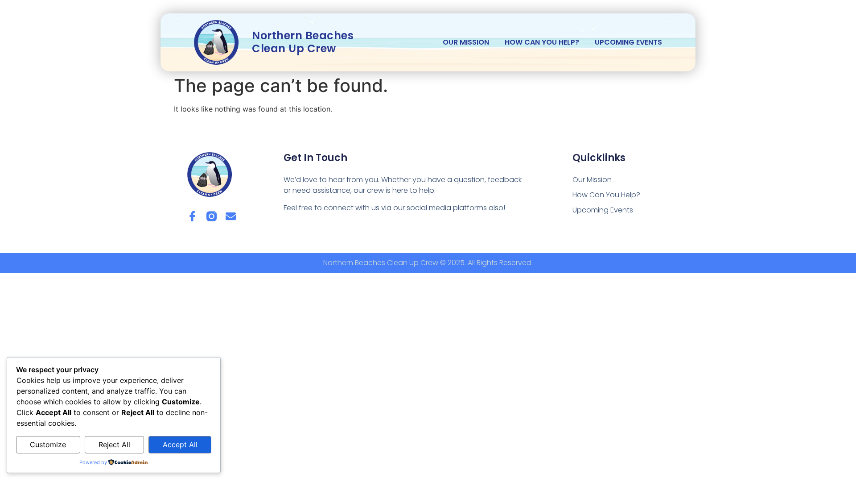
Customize (48, 444)
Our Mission (466, 42)
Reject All (114, 444)
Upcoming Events (628, 42)
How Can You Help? (542, 42)
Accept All (180, 444)
